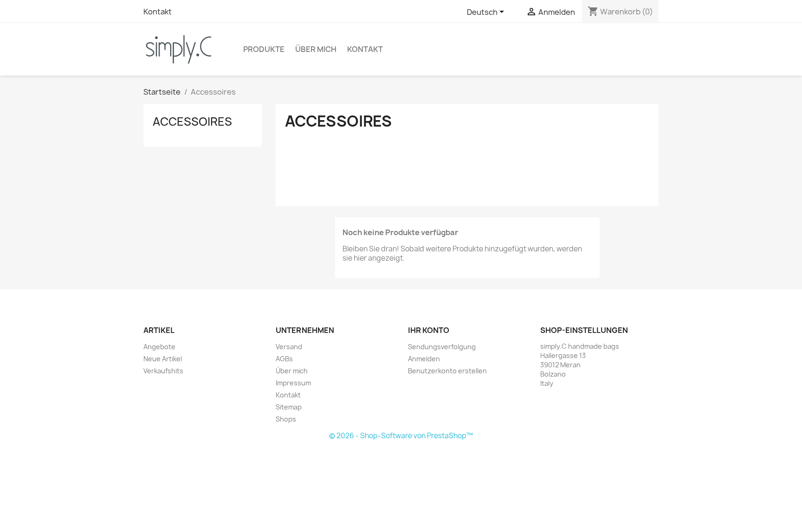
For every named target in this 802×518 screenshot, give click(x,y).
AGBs (284, 358)
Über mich (315, 49)
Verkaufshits (163, 370)
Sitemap (289, 407)
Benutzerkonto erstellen (447, 370)
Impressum (293, 382)
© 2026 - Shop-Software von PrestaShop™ (401, 436)
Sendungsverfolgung (442, 346)
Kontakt (157, 11)
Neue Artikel (162, 358)
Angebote (159, 346)
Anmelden (424, 358)
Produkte (264, 49)
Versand (289, 346)
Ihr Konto (428, 330)
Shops (286, 419)
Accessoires (192, 121)
